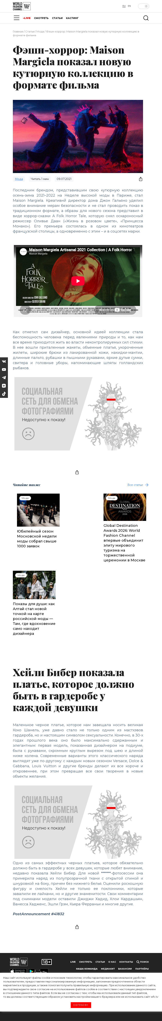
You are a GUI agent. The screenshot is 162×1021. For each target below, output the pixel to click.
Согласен (81, 1005)
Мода (40, 31)
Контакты (126, 962)
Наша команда (87, 969)
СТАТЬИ (57, 18)
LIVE (27, 18)
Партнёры (142, 969)
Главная (18, 31)
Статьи (30, 31)
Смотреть (85, 962)
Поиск (144, 962)
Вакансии (125, 969)
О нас (112, 962)
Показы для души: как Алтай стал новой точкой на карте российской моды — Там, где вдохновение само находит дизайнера (34, 619)
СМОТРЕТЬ (41, 18)
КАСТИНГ (72, 18)
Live (73, 962)
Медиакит (108, 969)
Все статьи (135, 485)
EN (129, 6)
